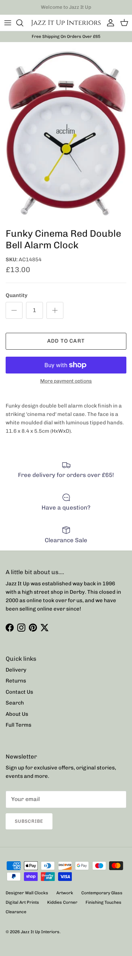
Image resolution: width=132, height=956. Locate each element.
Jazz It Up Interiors (40, 931)
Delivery (16, 670)
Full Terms (18, 725)
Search (15, 703)
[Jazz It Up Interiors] (66, 22)
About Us (17, 714)
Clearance (16, 911)
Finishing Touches (103, 902)
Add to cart (66, 341)
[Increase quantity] (54, 310)
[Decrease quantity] (14, 310)
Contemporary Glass (101, 892)
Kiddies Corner (62, 902)
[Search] (23, 23)
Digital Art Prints (22, 902)
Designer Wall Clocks (27, 892)
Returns (16, 681)
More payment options (66, 381)
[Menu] (7, 23)
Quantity (16, 295)
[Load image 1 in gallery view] (66, 133)
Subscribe (29, 821)
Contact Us (19, 692)
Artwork (64, 892)
